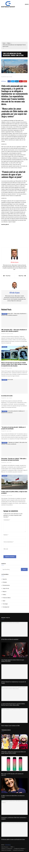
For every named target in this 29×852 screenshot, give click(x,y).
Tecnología (5, 603)
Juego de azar (6, 588)
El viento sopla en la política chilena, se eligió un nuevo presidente (14, 492)
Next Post (21, 275)
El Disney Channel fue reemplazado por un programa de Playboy (13, 682)
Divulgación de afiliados (19, 848)
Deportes (5, 579)
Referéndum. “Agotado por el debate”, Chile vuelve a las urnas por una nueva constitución (13, 459)
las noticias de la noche (6, 396)
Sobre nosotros (4, 846)
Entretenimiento (6, 585)
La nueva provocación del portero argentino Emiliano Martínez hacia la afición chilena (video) (13, 704)
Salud (4, 600)
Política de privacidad (6, 850)
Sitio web (6, 549)
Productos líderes (7, 597)
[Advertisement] (14, 25)
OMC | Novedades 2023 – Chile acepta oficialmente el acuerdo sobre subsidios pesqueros (14, 330)
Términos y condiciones (6, 848)
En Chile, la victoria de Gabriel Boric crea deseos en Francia (12, 796)
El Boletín (5, 582)
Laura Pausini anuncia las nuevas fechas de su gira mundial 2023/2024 (12, 660)
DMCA (12, 846)
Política (4, 313)
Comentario (7, 520)
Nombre (6, 534)
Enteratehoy (8, 844)
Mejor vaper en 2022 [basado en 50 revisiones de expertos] (12, 774)
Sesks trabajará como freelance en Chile (10, 725)
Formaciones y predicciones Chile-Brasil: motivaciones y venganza (13, 818)
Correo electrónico (8, 541)
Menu (27, 4)
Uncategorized (6, 607)
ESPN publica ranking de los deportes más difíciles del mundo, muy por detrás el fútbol (13, 752)
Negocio (4, 591)
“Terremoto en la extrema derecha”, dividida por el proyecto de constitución (13, 428)
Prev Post (8, 275)
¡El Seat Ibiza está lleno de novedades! (9, 639)
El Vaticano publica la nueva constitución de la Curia (13, 839)
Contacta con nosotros (18, 850)
